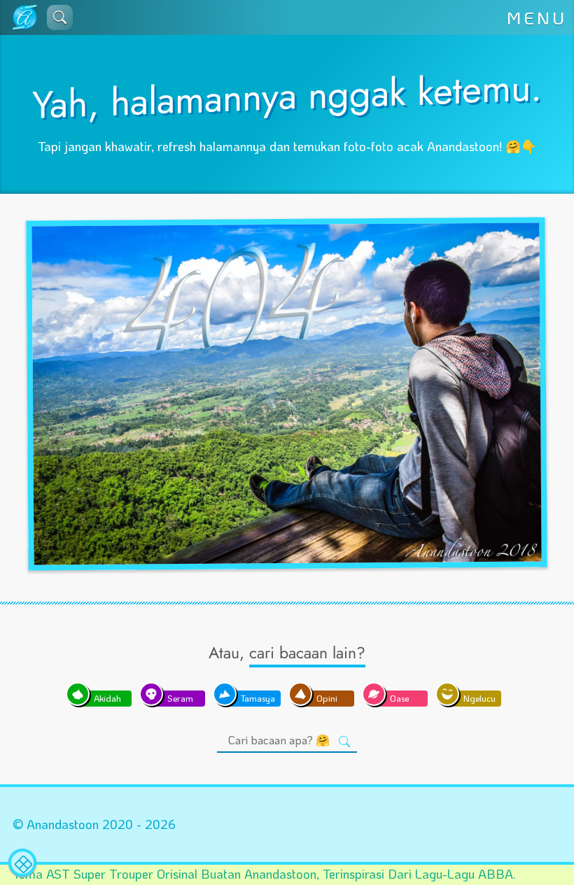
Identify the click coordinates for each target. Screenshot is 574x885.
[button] (60, 17)
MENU (536, 17)
